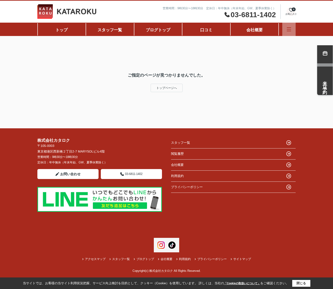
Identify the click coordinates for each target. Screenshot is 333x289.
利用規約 (177, 176)
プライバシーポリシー (187, 187)
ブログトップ (158, 30)
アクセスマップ (95, 259)
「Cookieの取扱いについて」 (242, 283)
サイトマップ (242, 259)
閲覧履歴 (177, 153)
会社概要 (254, 30)
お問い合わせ (70, 174)
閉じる (301, 283)
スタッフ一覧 (110, 30)
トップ (62, 30)
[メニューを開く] (289, 29)
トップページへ (166, 88)
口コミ (206, 30)
